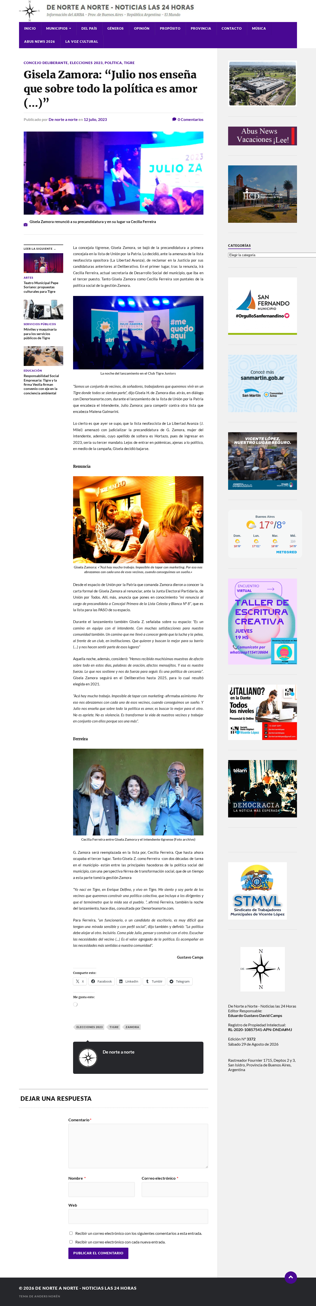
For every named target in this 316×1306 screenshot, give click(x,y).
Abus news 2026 (39, 42)
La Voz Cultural (81, 42)
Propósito (170, 28)
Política (113, 63)
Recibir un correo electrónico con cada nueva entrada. (120, 1241)
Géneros (115, 28)
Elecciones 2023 (86, 63)
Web (72, 1205)
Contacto (232, 28)
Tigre (129, 63)
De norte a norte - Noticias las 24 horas (86, 1288)
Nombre (77, 1178)
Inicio (30, 28)
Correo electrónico (160, 1178)
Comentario (79, 1120)
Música (259, 28)
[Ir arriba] (291, 1277)
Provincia (201, 28)
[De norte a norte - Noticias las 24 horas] (158, 11)
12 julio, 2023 (95, 119)
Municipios (57, 28)
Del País (89, 28)
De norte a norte (63, 119)
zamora (132, 1027)
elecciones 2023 (90, 1027)
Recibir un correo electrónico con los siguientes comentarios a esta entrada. (138, 1233)
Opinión (142, 28)
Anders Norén (47, 1296)
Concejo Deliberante (46, 63)
